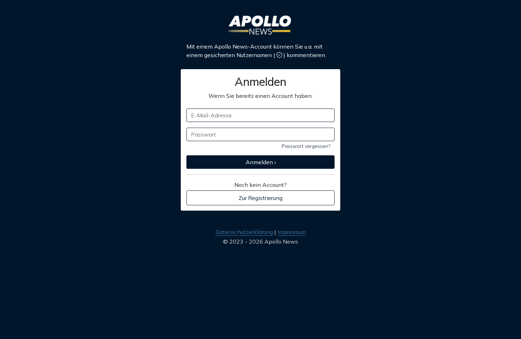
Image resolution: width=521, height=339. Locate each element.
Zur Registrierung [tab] (260, 197)
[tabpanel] (260, 132)
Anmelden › (261, 162)
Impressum (292, 231)
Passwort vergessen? (306, 146)
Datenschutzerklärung (244, 231)
